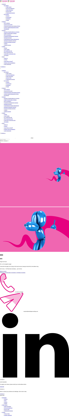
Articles (5, 48)
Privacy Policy (7, 413)
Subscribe (2, 386)
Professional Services (10, 12)
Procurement (8, 17)
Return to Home (3, 271)
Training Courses (7, 45)
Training (5, 43)
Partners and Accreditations (9, 62)
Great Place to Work (8, 61)
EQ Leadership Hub (8, 51)
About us (6, 58)
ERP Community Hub (8, 52)
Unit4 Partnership (7, 64)
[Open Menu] (0, 68)
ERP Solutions (7, 23)
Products (4, 21)
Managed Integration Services (10, 40)
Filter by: (1, 140)
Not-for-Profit (8, 11)
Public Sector (8, 7)
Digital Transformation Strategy (10, 33)
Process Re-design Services (9, 42)
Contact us (3, 66)
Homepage (4, 397)
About (3, 56)
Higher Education (9, 10)
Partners (5, 399)
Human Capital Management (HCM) (11, 27)
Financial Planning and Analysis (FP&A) (12, 26)
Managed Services (8, 37)
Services (4, 30)
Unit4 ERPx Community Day (9, 53)
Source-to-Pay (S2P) (8, 24)
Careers (5, 59)
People (7, 20)
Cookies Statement (8, 415)
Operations (8, 18)
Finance (7, 15)
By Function (6, 14)
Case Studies (6, 49)
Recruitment (6, 29)
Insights (3, 46)
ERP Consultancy (7, 34)
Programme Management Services (11, 36)
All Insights (6, 55)
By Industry (6, 5)
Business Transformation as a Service (11, 31)
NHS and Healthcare (10, 8)
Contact (3, 412)
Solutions (4, 4)
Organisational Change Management (11, 39)
